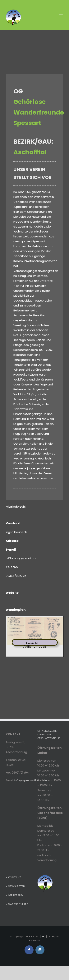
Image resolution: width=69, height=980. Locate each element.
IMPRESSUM (15, 895)
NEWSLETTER (16, 886)
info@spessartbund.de (30, 780)
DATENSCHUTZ (18, 904)
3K (43, 936)
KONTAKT (14, 877)
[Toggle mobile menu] (61, 13)
